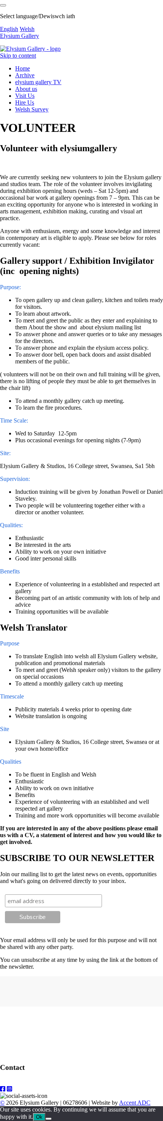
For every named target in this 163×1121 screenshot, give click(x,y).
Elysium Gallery (19, 36)
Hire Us (24, 102)
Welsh (27, 29)
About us (26, 89)
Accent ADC (134, 1102)
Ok (39, 1117)
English (9, 29)
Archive (24, 75)
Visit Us (24, 95)
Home (22, 68)
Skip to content (18, 55)
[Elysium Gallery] (30, 48)
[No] (48, 1119)
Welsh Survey (32, 109)
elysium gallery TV (38, 82)
